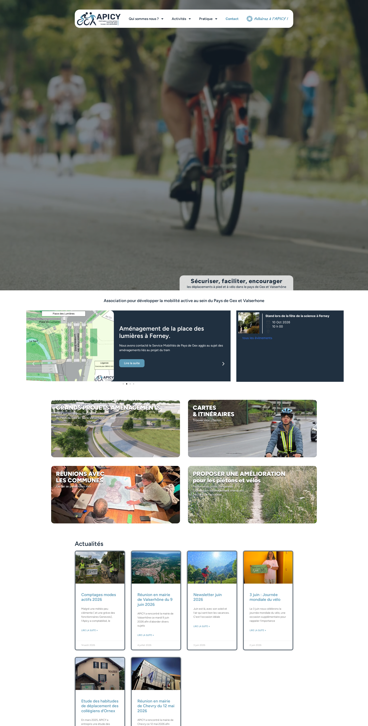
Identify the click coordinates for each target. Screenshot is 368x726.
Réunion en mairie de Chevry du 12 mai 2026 (155, 706)
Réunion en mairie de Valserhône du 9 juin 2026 (154, 599)
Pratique (206, 19)
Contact (232, 19)
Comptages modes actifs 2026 (98, 597)
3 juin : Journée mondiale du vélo (265, 597)
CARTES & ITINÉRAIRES (213, 411)
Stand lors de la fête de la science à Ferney (297, 316)
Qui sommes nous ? (144, 19)
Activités (179, 19)
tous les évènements (257, 338)
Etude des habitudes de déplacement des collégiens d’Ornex (99, 706)
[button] (33, 363)
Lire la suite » (89, 630)
